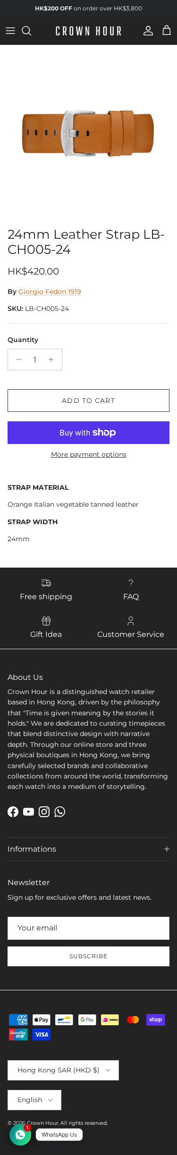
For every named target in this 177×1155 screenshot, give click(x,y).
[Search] (31, 30)
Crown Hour (42, 1123)
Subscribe (88, 956)
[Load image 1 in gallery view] (88, 133)
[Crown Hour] (88, 31)
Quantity (23, 339)
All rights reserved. (84, 1123)
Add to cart (88, 400)
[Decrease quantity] (16, 359)
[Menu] (10, 30)
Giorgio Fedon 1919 (49, 291)
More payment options (88, 455)
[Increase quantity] (53, 359)
